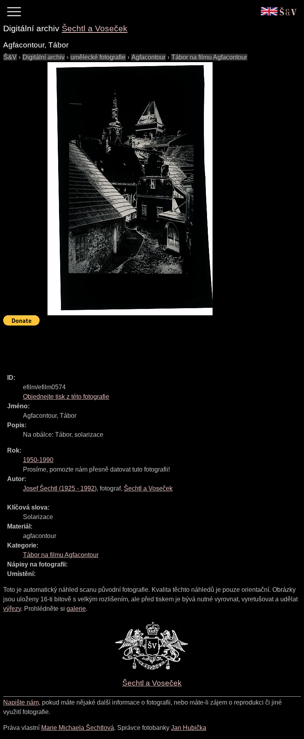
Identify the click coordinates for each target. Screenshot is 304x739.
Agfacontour (148, 57)
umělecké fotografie (97, 57)
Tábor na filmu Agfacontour (209, 57)
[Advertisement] (147, 346)
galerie (76, 608)
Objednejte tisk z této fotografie (66, 396)
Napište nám (21, 702)
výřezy (12, 608)
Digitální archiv (44, 57)
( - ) (60, 488)
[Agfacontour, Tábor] (129, 188)
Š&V (10, 57)
